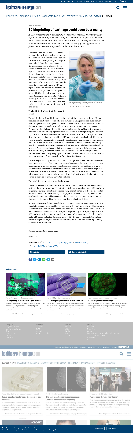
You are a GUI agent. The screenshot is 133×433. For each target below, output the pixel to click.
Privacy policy (91, 337)
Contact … (35, 252)
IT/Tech (97, 16)
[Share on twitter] (35, 259)
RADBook (86, 1)
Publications (71, 1)
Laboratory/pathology (53, 16)
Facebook (67, 327)
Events (101, 1)
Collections (39, 327)
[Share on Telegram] (48, 259)
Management (85, 16)
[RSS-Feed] (125, 1)
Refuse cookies (99, 428)
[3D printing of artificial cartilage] (107, 284)
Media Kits (93, 1)
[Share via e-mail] (52, 259)
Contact (115, 1)
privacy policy (17, 430)
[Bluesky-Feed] (123, 1)
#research (36, 314)
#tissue (42, 314)
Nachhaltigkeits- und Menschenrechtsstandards (103, 333)
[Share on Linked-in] (39, 259)
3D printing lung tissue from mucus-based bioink (66, 301)
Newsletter (108, 1)
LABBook (79, 1)
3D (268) (52, 242)
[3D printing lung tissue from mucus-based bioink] (66, 284)
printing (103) (65, 242)
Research (107, 16)
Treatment (72, 16)
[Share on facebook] (30, 259)
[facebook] (121, 1)
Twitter (66, 329)
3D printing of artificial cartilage (100, 301)
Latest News (12, 16)
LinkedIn (67, 333)
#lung (65, 314)
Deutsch (62, 1)
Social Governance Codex (96, 335)
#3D (12, 314)
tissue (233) (53, 246)
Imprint (89, 339)
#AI (16, 314)
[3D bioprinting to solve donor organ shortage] (25, 284)
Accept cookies (112, 428)
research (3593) (81, 242)
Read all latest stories (79, 252)
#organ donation (22, 314)
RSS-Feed (67, 335)
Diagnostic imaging (30, 16)
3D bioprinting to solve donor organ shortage (23, 301)
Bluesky (67, 331)
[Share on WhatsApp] (43, 259)
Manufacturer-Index (42, 333)
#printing (30, 314)
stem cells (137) (38, 246)
